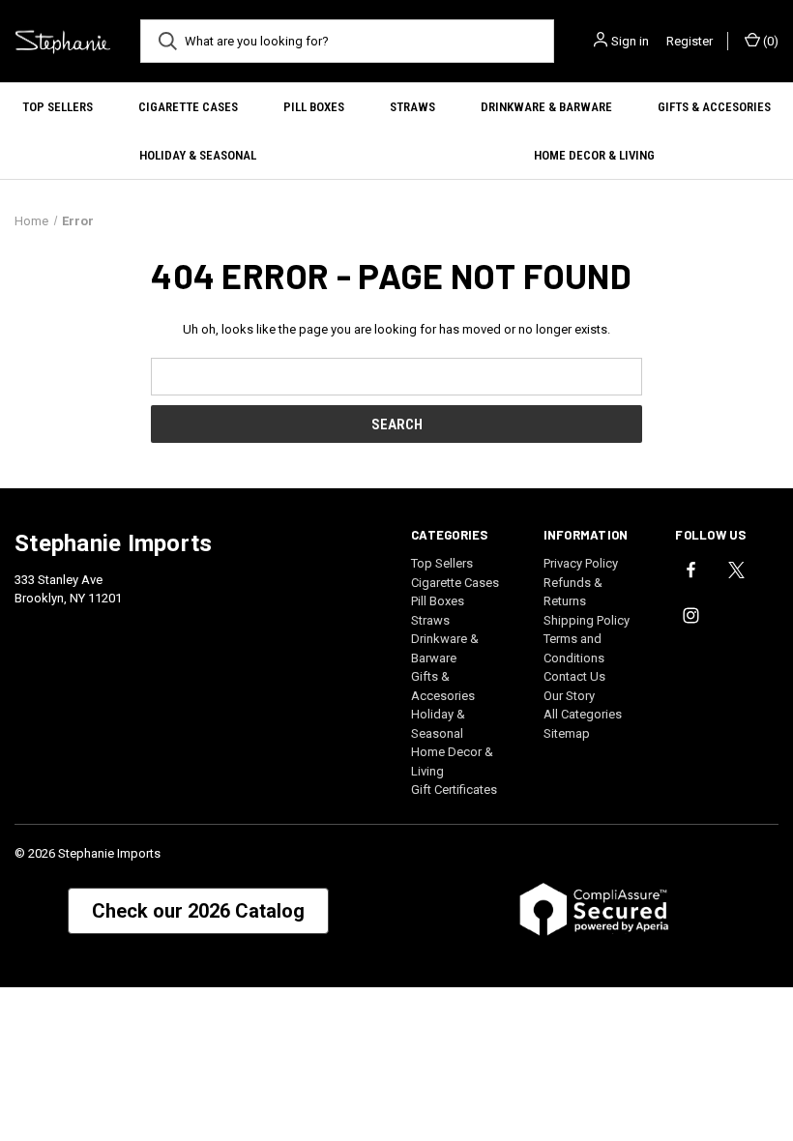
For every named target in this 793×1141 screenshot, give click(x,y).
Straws (412, 107)
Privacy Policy (580, 563)
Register (689, 41)
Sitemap (566, 733)
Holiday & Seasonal (197, 155)
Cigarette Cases (188, 107)
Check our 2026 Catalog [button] (198, 910)
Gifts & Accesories (714, 107)
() (769, 41)
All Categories (582, 714)
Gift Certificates (454, 789)
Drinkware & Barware (546, 107)
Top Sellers (57, 107)
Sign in (630, 41)
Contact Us (574, 676)
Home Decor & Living (594, 155)
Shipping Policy (586, 620)
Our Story (569, 695)
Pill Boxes (313, 107)
